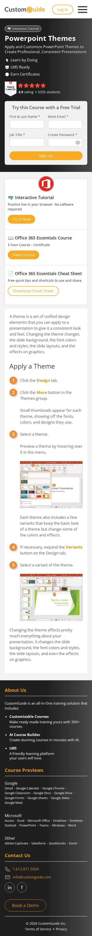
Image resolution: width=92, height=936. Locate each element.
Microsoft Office (39, 820)
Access (9, 820)
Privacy (61, 929)
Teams (44, 825)
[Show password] (77, 142)
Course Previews (24, 770)
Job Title (17, 134)
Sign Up (46, 155)
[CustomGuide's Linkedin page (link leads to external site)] (10, 887)
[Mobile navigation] (82, 9)
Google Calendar (27, 788)
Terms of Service (38, 929)
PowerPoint (28, 825)
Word (72, 825)
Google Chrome (53, 788)
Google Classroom (17, 793)
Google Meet (14, 802)
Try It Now (21, 219)
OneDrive (59, 820)
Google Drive (63, 793)
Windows (58, 825)
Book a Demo (25, 905)
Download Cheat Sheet (33, 291)
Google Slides (60, 798)
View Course (23, 254)
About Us (15, 690)
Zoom (73, 843)
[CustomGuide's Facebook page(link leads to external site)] (22, 887)
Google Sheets (38, 798)
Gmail (9, 788)
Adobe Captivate (16, 843)
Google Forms (14, 798)
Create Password (62, 134)
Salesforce (38, 843)
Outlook (10, 825)
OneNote (76, 820)
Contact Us (17, 855)
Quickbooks (57, 843)
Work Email (58, 116)
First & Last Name (24, 116)
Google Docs (42, 793)
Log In (62, 9)
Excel (20, 820)
